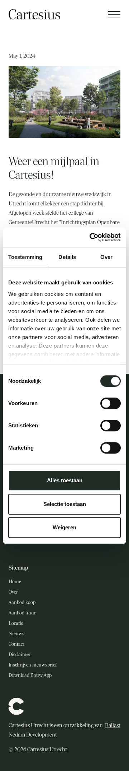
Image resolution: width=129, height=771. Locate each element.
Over (13, 592)
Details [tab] (67, 257)
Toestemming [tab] (25, 257)
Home (15, 581)
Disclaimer (19, 654)
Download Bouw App (30, 675)
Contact (16, 644)
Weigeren (64, 527)
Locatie (16, 623)
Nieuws (16, 633)
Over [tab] (106, 257)
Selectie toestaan (64, 504)
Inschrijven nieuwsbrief (33, 664)
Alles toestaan (64, 480)
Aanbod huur (22, 612)
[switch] (110, 403)
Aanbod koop (22, 602)
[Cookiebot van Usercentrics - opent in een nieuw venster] (91, 237)
